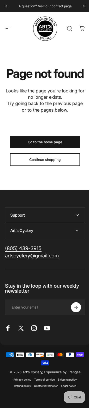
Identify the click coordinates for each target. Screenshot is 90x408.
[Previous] (7, 6)
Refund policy (20, 398)
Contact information (44, 398)
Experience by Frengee (60, 384)
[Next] (83, 6)
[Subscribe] (72, 319)
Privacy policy (20, 391)
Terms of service (42, 391)
